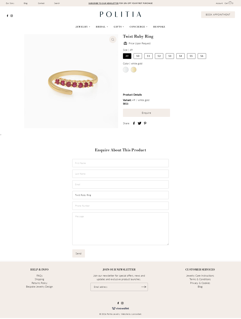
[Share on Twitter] (139, 122)
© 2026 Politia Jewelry (109, 314)
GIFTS (118, 27)
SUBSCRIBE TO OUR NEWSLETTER (104, 3)
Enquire (146, 112)
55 (191, 55)
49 (127, 55)
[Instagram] (11, 15)
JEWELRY (82, 27)
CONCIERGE (138, 27)
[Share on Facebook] (133, 122)
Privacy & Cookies (200, 282)
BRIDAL (101, 27)
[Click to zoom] (112, 39)
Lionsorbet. (136, 314)
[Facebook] (7, 15)
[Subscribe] (144, 287)
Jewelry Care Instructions (200, 275)
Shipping (39, 279)
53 (169, 55)
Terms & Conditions (200, 279)
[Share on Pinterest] (145, 122)
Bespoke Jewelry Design (39, 286)
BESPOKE (159, 27)
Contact (41, 3)
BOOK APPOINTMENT (218, 14)
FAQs (40, 275)
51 (148, 55)
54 (180, 55)
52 (159, 55)
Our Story (10, 3)
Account (219, 3)
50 (137, 55)
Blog (26, 3)
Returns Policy (39, 282)
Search (57, 3)
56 (201, 55)
